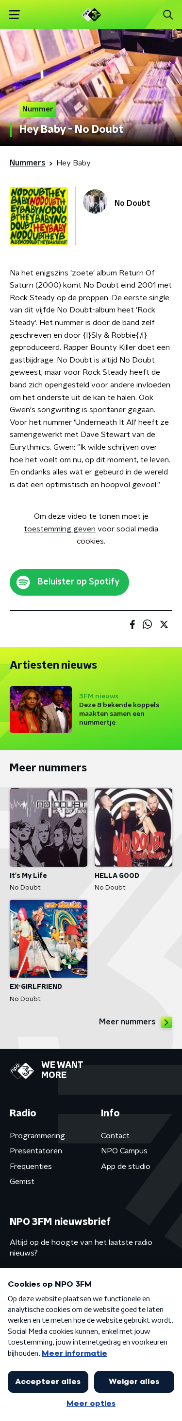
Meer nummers (127, 1022)
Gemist (22, 1181)
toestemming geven (60, 529)
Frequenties (31, 1166)
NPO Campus (124, 1151)
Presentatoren (36, 1151)
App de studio (125, 1166)
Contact (115, 1136)
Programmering (37, 1136)
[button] (14, 15)
